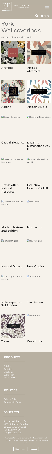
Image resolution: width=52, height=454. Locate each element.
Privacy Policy (11, 399)
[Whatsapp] (47, 15)
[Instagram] (44, 15)
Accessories (9, 377)
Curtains (8, 369)
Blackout (8, 372)
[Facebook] (41, 15)
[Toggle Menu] (47, 7)
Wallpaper (9, 375)
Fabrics (7, 366)
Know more (20, 449)
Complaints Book (12, 402)
